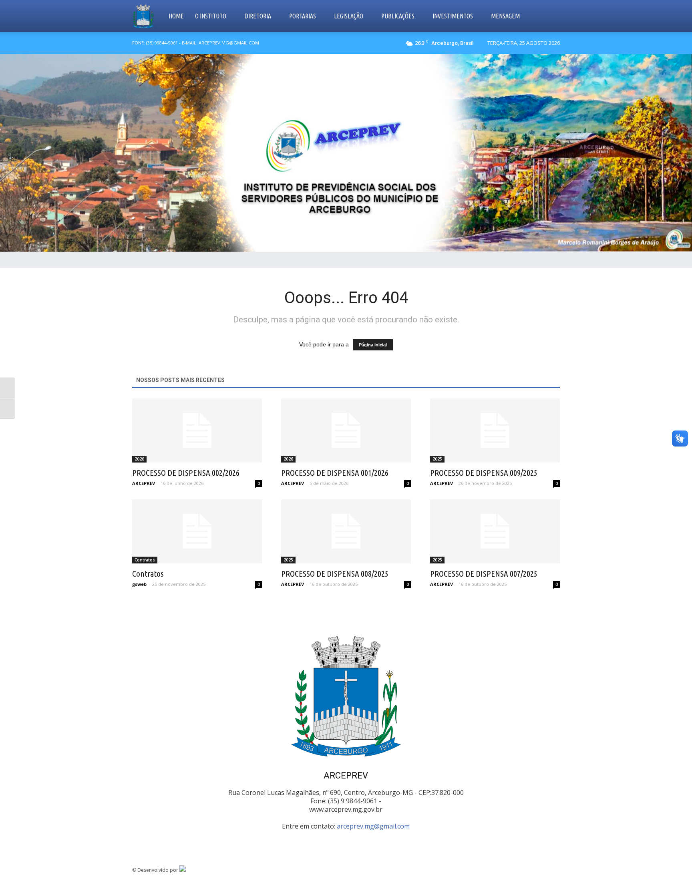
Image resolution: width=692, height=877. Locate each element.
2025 (437, 459)
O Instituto (210, 16)
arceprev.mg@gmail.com (373, 826)
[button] (550, 16)
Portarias (302, 16)
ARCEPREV (143, 483)
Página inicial (373, 344)
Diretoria (257, 16)
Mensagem (505, 16)
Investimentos (452, 16)
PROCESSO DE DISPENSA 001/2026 (334, 472)
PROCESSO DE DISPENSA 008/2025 (334, 573)
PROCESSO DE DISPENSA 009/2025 (483, 472)
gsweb (139, 584)
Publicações (397, 16)
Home (176, 16)
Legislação (348, 16)
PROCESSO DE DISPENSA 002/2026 (185, 472)
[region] (346, 153)
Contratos (145, 560)
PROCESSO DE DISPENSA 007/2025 (483, 573)
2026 (139, 459)
